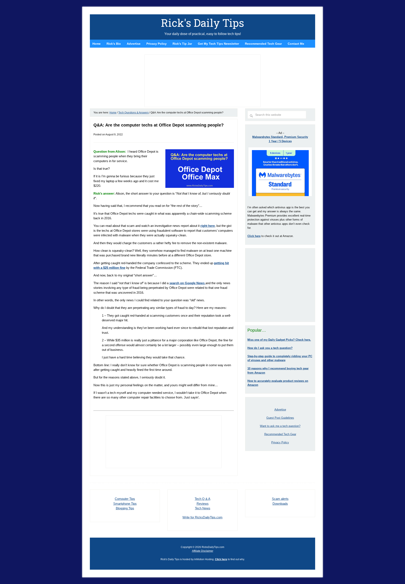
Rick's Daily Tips (202, 23)
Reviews (203, 503)
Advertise (280, 409)
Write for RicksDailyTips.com (202, 517)
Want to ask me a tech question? (280, 426)
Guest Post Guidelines (280, 417)
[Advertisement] (280, 285)
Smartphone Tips (125, 503)
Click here (221, 559)
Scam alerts (280, 499)
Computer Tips (125, 499)
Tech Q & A (202, 499)
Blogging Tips (125, 508)
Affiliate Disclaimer (202, 550)
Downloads (280, 503)
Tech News (202, 508)
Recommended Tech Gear (280, 434)
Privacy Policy (280, 442)
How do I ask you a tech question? (270, 348)
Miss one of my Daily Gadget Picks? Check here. (279, 339)
